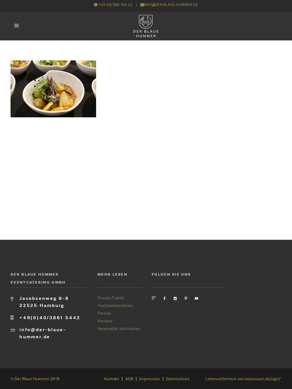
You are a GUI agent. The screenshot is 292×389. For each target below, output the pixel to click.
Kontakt (111, 378)
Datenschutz (177, 378)
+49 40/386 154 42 (115, 4)
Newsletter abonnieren (119, 328)
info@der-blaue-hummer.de (171, 4)
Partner (104, 313)
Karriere (105, 321)
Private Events (111, 298)
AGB (129, 378)
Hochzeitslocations (115, 305)
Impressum (149, 378)
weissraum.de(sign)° (263, 378)
